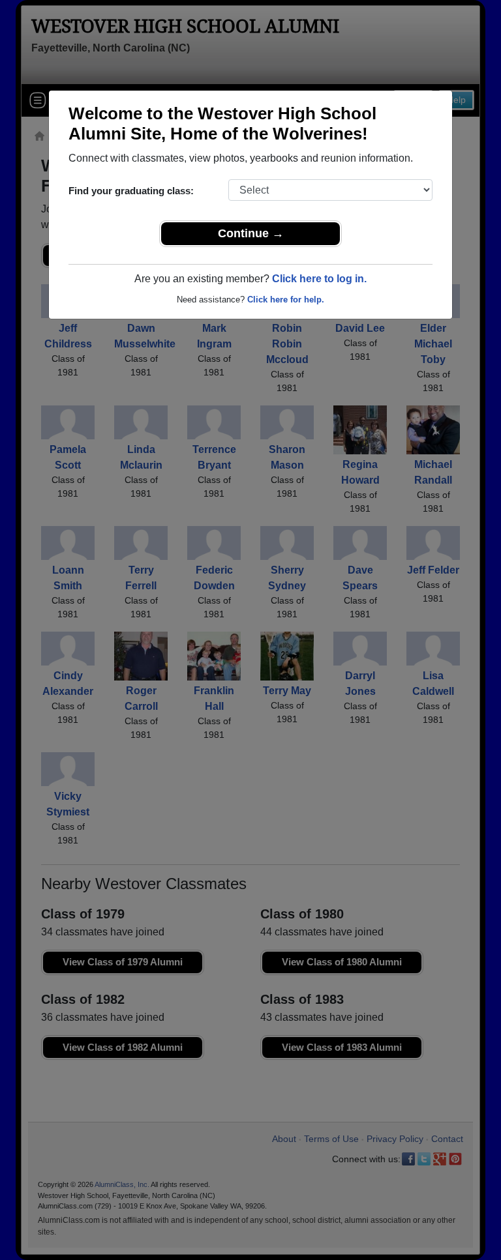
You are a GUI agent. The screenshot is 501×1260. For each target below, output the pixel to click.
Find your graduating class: (131, 190)
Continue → (251, 233)
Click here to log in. (319, 278)
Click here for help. (285, 299)
